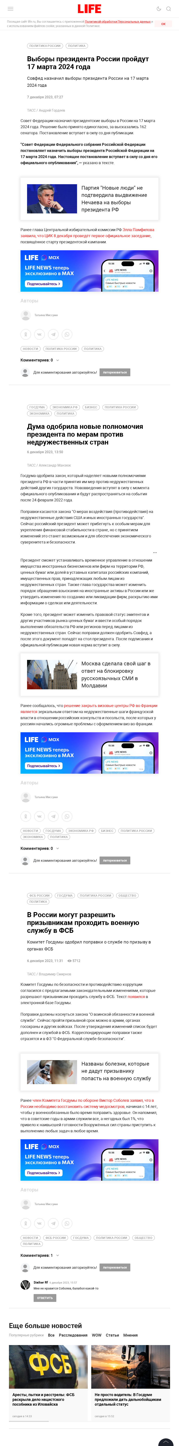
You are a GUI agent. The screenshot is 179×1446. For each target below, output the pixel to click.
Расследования (73, 1335)
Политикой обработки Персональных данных (118, 21)
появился (136, 996)
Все (51, 1335)
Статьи (112, 1335)
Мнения (130, 1335)
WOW (97, 1335)
